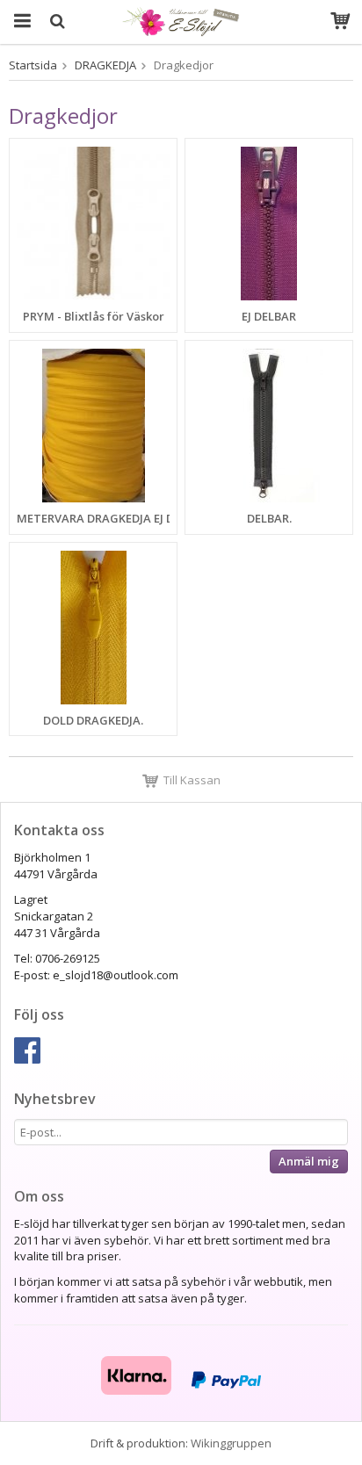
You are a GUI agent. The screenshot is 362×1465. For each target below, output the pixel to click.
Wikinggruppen (231, 1443)
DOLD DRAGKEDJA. (93, 720)
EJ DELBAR (269, 316)
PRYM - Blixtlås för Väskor (93, 316)
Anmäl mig (309, 1161)
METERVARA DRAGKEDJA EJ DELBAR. (114, 518)
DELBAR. (269, 518)
